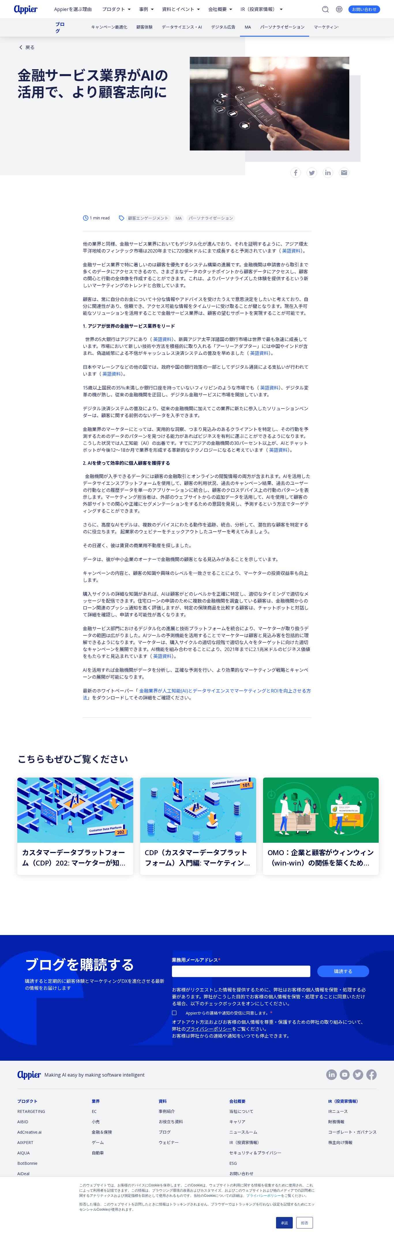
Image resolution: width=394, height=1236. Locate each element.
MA (248, 27)
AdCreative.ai (29, 1132)
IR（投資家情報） (245, 1142)
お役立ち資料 (171, 1121)
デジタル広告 (223, 27)
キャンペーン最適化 (109, 27)
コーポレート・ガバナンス (352, 1132)
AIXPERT (25, 1142)
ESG (233, 1163)
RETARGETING (31, 1111)
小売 (96, 1121)
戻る (30, 47)
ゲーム (98, 1142)
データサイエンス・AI (182, 27)
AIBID (22, 1121)
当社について (241, 1111)
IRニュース (338, 1111)
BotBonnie (27, 1163)
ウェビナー (169, 1142)
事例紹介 (167, 1111)
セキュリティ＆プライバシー (255, 1153)
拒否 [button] (304, 1222)
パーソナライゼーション (282, 27)
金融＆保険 (102, 1132)
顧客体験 (144, 27)
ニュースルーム (243, 1132)
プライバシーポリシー (263, 1195)
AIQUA (23, 1153)
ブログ (60, 27)
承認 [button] (284, 1222)
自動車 (98, 1153)
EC (94, 1111)
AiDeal (23, 1173)
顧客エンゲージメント (148, 218)
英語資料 (291, 251)
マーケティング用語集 (334, 27)
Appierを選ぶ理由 (73, 9)
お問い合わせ (364, 9)
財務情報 (336, 1121)
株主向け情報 (340, 1142)
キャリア (237, 1121)
